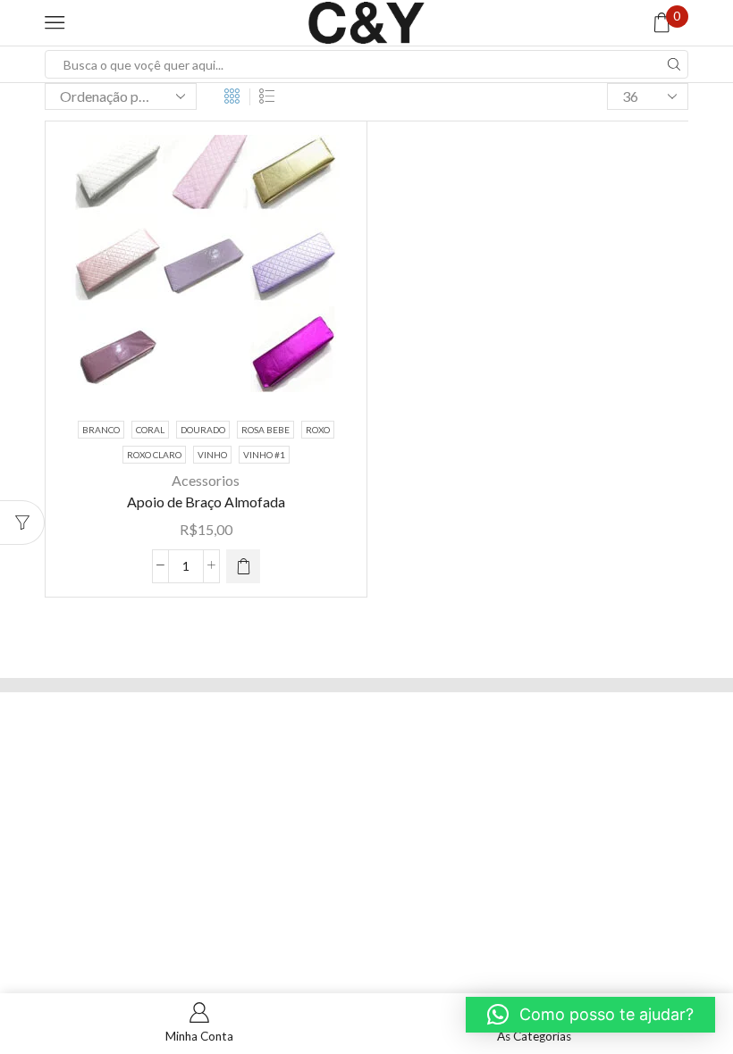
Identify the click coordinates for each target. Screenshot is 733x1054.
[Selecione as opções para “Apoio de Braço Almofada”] (243, 566)
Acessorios (206, 480)
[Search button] (674, 64)
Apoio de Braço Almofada (206, 501)
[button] (590, 1015)
